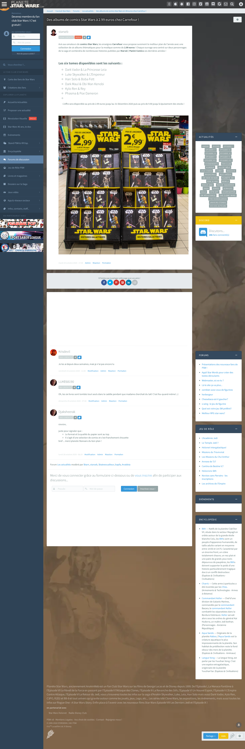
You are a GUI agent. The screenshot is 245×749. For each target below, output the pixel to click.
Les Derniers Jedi (180, 702)
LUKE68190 (66, 381)
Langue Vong (208, 657)
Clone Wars (171, 698)
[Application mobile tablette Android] (182, 4)
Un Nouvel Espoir (202, 690)
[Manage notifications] (239, 725)
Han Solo (192, 694)
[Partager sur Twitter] (110, 282)
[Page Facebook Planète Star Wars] (188, 4)
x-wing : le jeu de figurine (214, 403)
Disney (173, 686)
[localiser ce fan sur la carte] (84, 37)
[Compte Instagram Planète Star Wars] (194, 4)
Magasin (231, 171)
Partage (210, 735)
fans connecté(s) (219, 232)
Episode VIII (226, 160)
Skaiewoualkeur (106, 464)
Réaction (96, 263)
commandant (227, 604)
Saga (206, 188)
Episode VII (210, 160)
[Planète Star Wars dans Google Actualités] (219, 4)
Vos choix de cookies (84, 719)
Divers (216, 146)
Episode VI (225, 157)
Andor (205, 146)
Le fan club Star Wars (15, 72)
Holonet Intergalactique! (214, 447)
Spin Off (214, 192)
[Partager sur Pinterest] (116, 282)
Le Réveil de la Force (72, 690)
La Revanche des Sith (165, 690)
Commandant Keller (212, 598)
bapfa (118, 464)
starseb (63, 31)
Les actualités (64, 464)
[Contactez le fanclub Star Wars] (226, 4)
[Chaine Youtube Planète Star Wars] (207, 4)
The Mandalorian (218, 199)
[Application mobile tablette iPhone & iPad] (175, 4)
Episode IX (225, 153)
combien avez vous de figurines (217, 389)
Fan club (226, 164)
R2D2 (57, 698)
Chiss (224, 586)
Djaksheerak (66, 412)
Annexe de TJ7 (209, 461)
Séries (216, 188)
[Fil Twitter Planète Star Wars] (201, 4)
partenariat (13, 215)
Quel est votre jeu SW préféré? (217, 408)
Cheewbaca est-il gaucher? (215, 399)
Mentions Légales (64, 719)
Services (228, 188)
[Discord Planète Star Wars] (213, 4)
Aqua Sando (208, 633)
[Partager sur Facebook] (104, 282)
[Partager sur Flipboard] (122, 282)
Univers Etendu (218, 202)
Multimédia (225, 174)
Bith (204, 528)
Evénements (211, 164)
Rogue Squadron (225, 185)
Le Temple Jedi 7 (210, 442)
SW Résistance (208, 195)
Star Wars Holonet (58, 712)
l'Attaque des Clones (126, 690)
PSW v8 (50, 719)
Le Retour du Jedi (89, 694)
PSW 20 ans (212, 181)
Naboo (213, 636)
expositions (189, 698)
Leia (183, 694)
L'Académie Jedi (210, 438)
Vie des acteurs (218, 206)
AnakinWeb (92, 686)
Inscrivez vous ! (147, 488)
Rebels (225, 181)
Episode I (228, 146)
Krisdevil (64, 351)
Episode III (225, 150)
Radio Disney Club (78, 712)
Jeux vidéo (206, 171)
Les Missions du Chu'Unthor (215, 456)
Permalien (106, 263)
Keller (229, 608)
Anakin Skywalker (163, 694)
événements (208, 698)
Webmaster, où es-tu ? (213, 380)
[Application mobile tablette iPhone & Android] (169, 4)
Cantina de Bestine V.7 (213, 466)
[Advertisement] (118, 319)
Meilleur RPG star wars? (213, 413)
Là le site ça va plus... (212, 385)
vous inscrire (143, 475)
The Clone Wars (228, 195)
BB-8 (66, 698)
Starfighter (228, 192)
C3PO (50, 698)
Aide (223, 735)
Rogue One (207, 185)
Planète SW (228, 178)
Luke (177, 694)
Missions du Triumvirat (213, 452)
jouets (125, 698)
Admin (88, 263)
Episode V (211, 157)
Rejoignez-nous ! (114, 719)
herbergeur (207, 394)
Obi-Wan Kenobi (210, 178)
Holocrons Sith (209, 470)
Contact (100, 719)
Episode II (211, 150)
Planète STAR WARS (26, 4)
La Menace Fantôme (219, 686)
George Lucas (154, 686)
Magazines (210, 174)
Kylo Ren (230, 694)
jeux (132, 698)
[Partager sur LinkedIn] (129, 282)
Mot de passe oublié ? (26, 53)
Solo (203, 192)
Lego (139, 698)
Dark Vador (217, 694)
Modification (93, 371)
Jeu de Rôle (224, 167)
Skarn (86, 464)
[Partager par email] (135, 282)
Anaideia (126, 464)
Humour (210, 167)
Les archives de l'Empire (214, 483)
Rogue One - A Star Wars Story (74, 702)
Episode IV (211, 153)
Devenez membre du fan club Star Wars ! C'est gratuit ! (26, 21)
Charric (205, 583)
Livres (219, 171)
